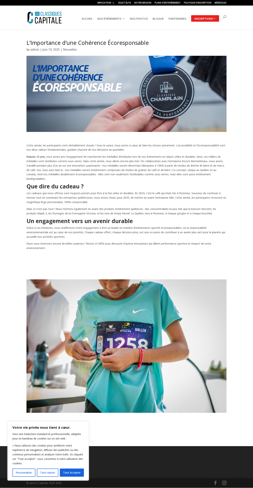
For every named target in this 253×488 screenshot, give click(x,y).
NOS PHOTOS (139, 18)
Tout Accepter (72, 472)
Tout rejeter (47, 472)
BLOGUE (158, 18)
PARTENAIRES (177, 18)
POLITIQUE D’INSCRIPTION (197, 3)
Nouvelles (70, 49)
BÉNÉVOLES (221, 3)
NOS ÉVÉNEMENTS (109, 18)
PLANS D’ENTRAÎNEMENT (168, 3)
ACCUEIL (87, 18)
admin (34, 49)
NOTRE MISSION (142, 3)
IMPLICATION (104, 3)
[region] (48, 451)
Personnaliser (24, 472)
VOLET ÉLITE (124, 3)
